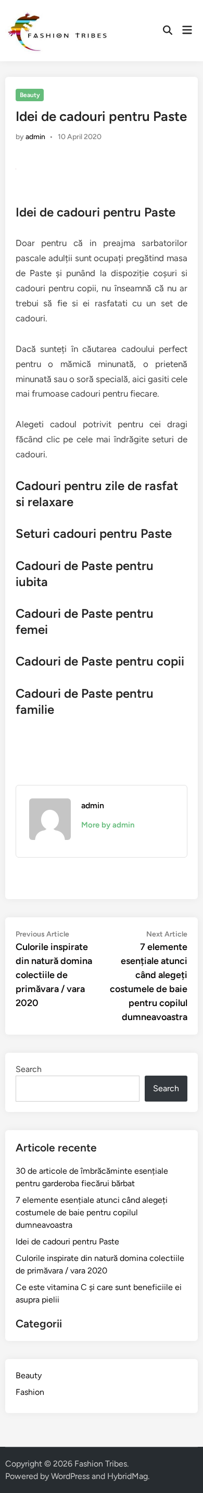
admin (35, 136)
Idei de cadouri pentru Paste (67, 1241)
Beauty (30, 95)
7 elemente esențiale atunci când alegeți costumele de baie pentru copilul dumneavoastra (92, 1212)
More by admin (107, 825)
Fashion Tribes (100, 1464)
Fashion (30, 1392)
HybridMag (127, 1476)
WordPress (70, 1476)
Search (29, 1069)
